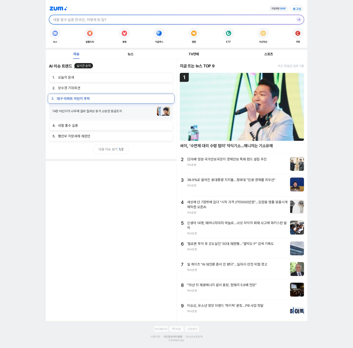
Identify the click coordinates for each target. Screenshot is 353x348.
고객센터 (192, 328)
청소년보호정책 (194, 336)
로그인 (297, 8)
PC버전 (176, 328)
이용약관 (155, 336)
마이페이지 (160, 328)
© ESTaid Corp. (176, 340)
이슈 (76, 54)
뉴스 (130, 54)
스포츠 (268, 54)
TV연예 (194, 54)
